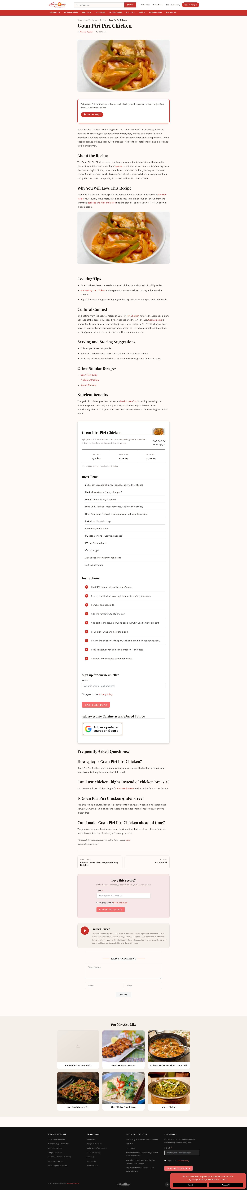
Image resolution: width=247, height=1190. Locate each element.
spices (118, 166)
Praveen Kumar (86, 32)
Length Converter (55, 1152)
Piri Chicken (133, 315)
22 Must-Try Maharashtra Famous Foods (142, 1139)
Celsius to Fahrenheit (56, 1139)
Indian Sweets (115, 13)
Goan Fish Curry (89, 374)
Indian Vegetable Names (58, 1165)
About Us (90, 1157)
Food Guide (171, 13)
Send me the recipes (96, 704)
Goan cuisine (155, 319)
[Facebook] (167, 1184)
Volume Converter (55, 1148)
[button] (153, 441)
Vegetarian (55, 13)
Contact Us (91, 1161)
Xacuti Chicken (88, 385)
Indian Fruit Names (55, 1161)
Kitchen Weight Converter (58, 1144)
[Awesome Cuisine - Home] (59, 5)
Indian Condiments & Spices (59, 1157)
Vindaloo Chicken (90, 379)
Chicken (103, 20)
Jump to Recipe (93, 115)
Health (142, 13)
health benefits (128, 401)
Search (130, 5)
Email (85, 680)
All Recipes (145, 5)
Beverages (100, 13)
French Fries (130, 1148)
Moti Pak (129, 1144)
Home (79, 20)
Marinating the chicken (93, 290)
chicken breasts (125, 788)
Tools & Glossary (173, 5)
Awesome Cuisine (73, 1183)
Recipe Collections (94, 1144)
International (155, 13)
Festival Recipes (190, 5)
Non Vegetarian (71, 13)
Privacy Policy (106, 694)
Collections (157, 5)
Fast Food (86, 13)
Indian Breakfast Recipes (97, 1148)
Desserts (130, 13)
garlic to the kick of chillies (102, 202)
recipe (128, 840)
